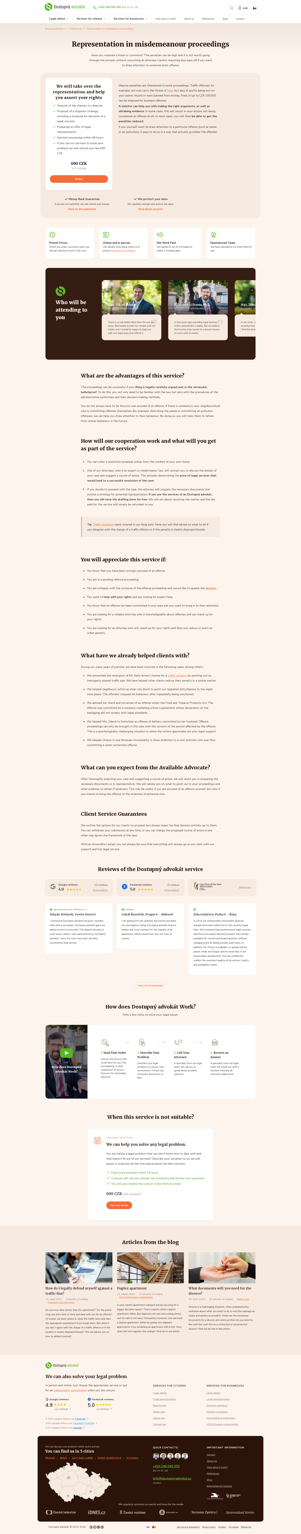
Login (245, 7)
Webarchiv (246, 1527)
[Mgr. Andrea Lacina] (178, 1456)
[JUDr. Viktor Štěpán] (185, 1456)
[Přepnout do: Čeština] (254, 8)
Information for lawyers (219, 1486)
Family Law (243, 1299)
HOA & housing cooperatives (222, 1424)
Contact (240, 18)
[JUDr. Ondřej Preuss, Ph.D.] (156, 1456)
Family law (159, 1412)
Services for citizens (89, 19)
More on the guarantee (82, 209)
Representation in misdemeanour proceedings (110, 28)
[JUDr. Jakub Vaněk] (170, 1456)
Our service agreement (188, 1527)
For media (233, 1527)
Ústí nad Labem (82, 1458)
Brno (63, 1458)
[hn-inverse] (97, 1512)
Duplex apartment (132, 1288)
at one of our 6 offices (123, 250)
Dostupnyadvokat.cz (55, 28)
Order (79, 179)
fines (170, 90)
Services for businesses (129, 19)
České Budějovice (109, 1458)
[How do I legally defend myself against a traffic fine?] (78, 1267)
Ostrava (132, 1458)
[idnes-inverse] (132, 1512)
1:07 (66, 1062)
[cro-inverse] (240, 1512)
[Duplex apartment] (150, 1267)
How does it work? (165, 18)
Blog (225, 18)
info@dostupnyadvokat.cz (172, 1478)
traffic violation (177, 675)
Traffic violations (103, 524)
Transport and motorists (60, 1302)
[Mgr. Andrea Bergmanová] (163, 1456)
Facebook (80, 1419)
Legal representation (164, 1399)
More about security (150, 209)
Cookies (222, 1527)
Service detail (119, 1205)
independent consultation (70, 1390)
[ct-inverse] (61, 1512)
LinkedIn (77, 1428)
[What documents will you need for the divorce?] (222, 1267)
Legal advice (57, 19)
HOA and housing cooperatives (136, 1297)
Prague (50, 1458)
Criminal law (76, 28)
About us (189, 18)
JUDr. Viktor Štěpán (121, 304)
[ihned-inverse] (204, 1512)
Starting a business (216, 1412)
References (208, 18)
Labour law (159, 1418)
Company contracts (216, 1405)
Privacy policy (209, 1527)
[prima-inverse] (168, 1512)
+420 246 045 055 (109, 7)
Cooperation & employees (220, 1418)
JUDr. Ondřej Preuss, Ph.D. (192, 304)
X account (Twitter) (83, 1423)
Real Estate (159, 1405)
